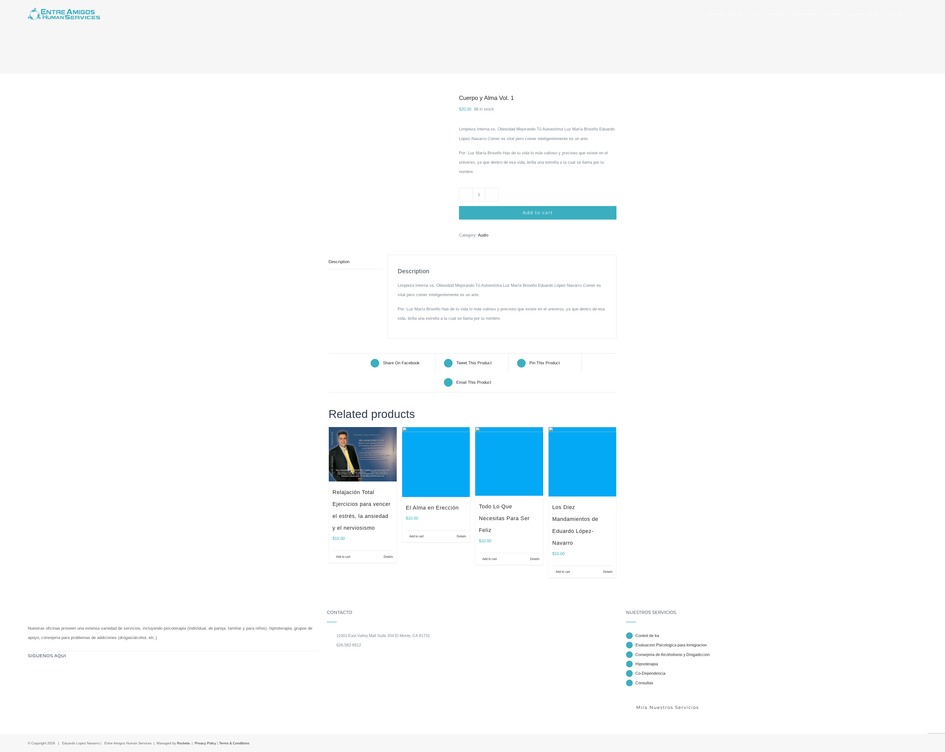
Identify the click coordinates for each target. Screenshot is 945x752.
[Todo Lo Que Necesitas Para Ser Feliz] (509, 461)
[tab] (356, 262)
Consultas (644, 683)
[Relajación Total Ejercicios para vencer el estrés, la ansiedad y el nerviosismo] (363, 454)
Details (388, 557)
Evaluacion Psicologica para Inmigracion (671, 645)
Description (339, 261)
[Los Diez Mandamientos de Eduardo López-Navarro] (582, 461)
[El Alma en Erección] (436, 462)
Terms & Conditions (234, 743)
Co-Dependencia (650, 673)
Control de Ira (647, 636)
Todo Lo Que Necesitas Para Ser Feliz (504, 518)
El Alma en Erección (432, 508)
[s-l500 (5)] (390, 155)
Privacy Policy (205, 743)
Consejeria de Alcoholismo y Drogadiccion (672, 655)
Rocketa (183, 743)
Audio (483, 235)
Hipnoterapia (646, 664)
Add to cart (538, 212)
